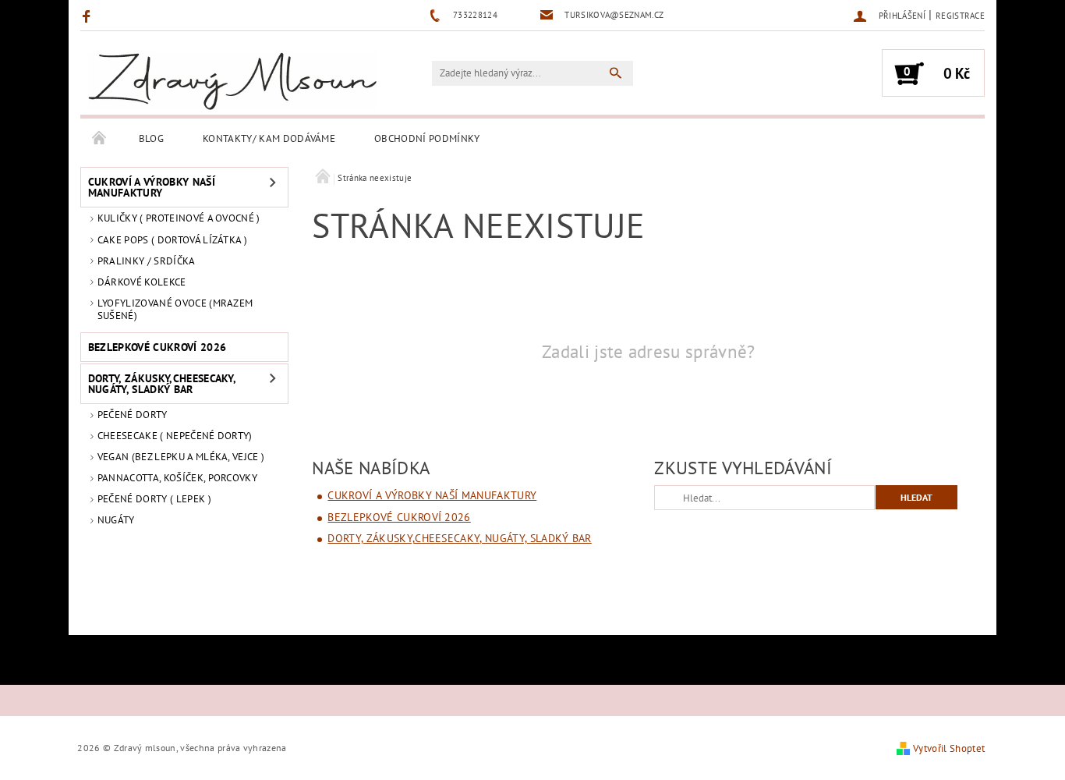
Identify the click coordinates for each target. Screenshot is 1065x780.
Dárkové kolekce (141, 282)
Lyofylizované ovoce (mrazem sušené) (175, 309)
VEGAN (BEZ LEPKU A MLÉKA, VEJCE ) (181, 456)
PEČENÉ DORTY (132, 414)
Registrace (960, 15)
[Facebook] (88, 16)
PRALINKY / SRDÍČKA (146, 261)
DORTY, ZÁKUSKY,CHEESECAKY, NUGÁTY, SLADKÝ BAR (162, 383)
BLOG (151, 138)
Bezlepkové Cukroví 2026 (157, 347)
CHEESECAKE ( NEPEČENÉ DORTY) (175, 435)
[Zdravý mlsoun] (232, 80)
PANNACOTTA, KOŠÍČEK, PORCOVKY (177, 477)
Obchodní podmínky (426, 138)
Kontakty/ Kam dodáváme (269, 138)
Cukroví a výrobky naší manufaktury (151, 187)
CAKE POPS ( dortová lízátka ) (172, 239)
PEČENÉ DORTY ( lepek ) (154, 498)
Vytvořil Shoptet (949, 748)
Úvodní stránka (99, 139)
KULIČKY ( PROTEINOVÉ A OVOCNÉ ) (178, 218)
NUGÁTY (116, 519)
